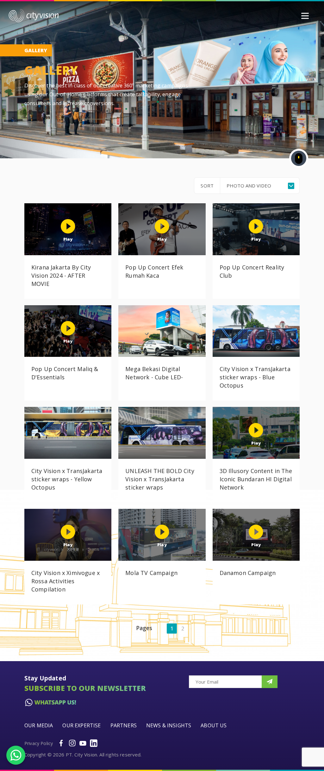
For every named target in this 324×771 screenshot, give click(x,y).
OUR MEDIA (38, 725)
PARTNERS (123, 725)
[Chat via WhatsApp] (15, 755)
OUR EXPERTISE (81, 725)
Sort (207, 185)
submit (269, 681)
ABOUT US (214, 725)
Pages (144, 628)
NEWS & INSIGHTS (168, 725)
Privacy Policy (38, 743)
